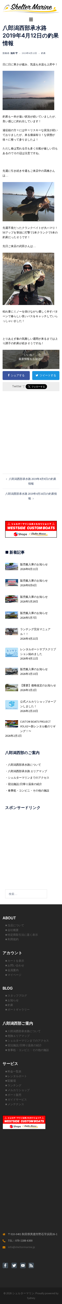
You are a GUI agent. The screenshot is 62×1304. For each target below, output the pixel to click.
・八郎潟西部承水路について (23, 764)
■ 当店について (14, 925)
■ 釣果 (9, 1005)
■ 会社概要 (12, 930)
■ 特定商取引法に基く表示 (21, 934)
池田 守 (14, 53)
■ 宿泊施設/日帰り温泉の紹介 (23, 1045)
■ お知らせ (12, 1000)
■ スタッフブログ (16, 995)
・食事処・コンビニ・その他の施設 (27, 790)
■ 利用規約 (12, 939)
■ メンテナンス (14, 1104)
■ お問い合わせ (14, 965)
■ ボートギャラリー (17, 1009)
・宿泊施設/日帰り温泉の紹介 (23, 784)
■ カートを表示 (14, 960)
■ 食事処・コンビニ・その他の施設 (27, 1050)
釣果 (43, 53)
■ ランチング (13, 1085)
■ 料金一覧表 (13, 1071)
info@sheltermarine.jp (21, 1247)
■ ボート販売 (13, 1094)
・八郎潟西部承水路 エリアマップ (26, 771)
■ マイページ (13, 975)
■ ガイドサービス (16, 1099)
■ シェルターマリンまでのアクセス (27, 1040)
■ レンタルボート (16, 1076)
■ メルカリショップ (17, 1090)
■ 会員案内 (12, 970)
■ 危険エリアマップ (17, 1036)
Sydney (31, 1298)
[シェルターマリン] (31, 8)
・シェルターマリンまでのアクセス (27, 777)
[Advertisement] (31, 426)
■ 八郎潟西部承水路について (23, 1031)
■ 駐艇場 (10, 1080)
